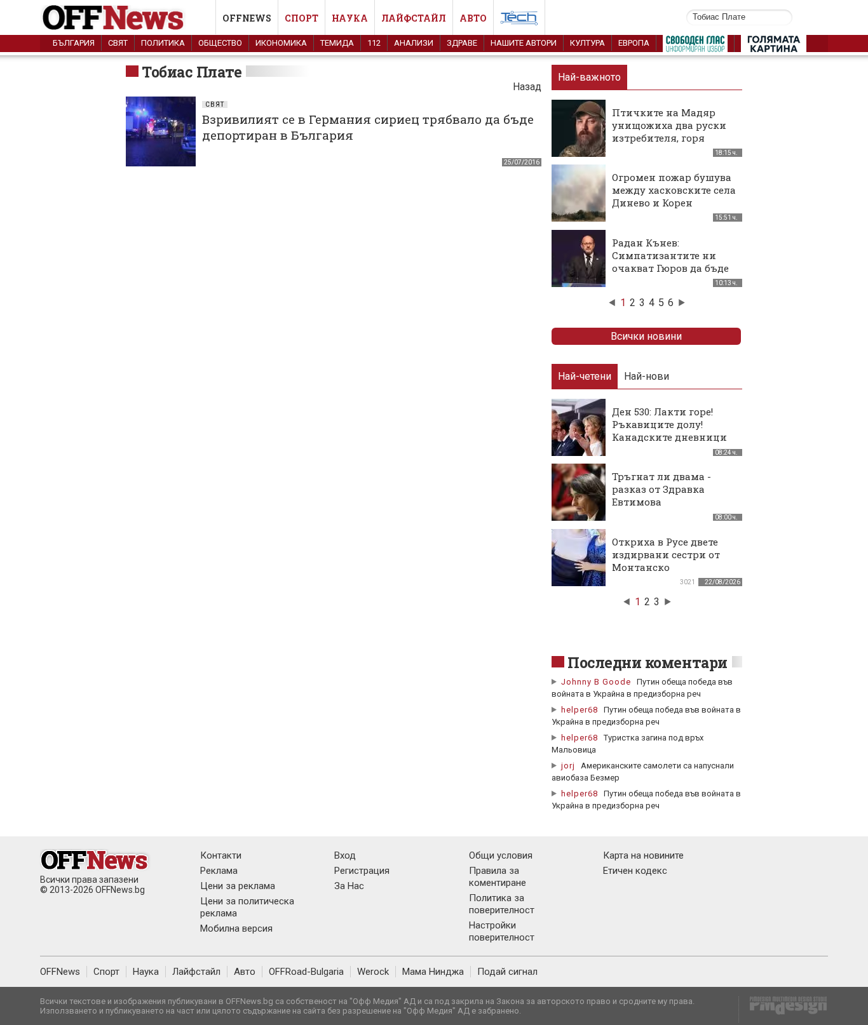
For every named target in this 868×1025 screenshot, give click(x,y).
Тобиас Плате (191, 71)
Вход (345, 855)
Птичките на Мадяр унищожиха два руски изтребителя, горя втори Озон (669, 131)
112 (374, 43)
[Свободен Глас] (695, 46)
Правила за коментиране (497, 876)
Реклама (219, 870)
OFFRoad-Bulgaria (306, 971)
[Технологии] (519, 20)
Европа (633, 43)
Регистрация (362, 870)
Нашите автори (524, 43)
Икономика (281, 43)
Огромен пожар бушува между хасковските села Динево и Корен (674, 190)
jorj (569, 765)
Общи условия (500, 855)
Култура (587, 43)
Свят (118, 43)
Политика (163, 43)
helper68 (579, 709)
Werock (373, 971)
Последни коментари (647, 662)
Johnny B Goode (596, 682)
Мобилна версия (236, 928)
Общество (220, 43)
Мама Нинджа (433, 971)
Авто (473, 18)
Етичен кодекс (635, 870)
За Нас (349, 886)
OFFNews (60, 971)
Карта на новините (643, 855)
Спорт (301, 18)
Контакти (220, 855)
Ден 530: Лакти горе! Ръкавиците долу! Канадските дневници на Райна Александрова (673, 430)
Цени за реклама (237, 886)
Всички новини (646, 336)
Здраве (462, 43)
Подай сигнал (507, 971)
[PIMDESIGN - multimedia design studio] (783, 1009)
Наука (350, 18)
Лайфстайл (413, 18)
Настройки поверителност (501, 931)
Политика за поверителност (501, 904)
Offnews (246, 18)
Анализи (413, 43)
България (74, 43)
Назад (527, 87)
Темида (337, 43)
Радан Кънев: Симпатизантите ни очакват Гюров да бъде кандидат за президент (672, 261)
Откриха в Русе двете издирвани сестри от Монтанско (666, 554)
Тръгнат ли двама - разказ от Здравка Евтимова (661, 489)
